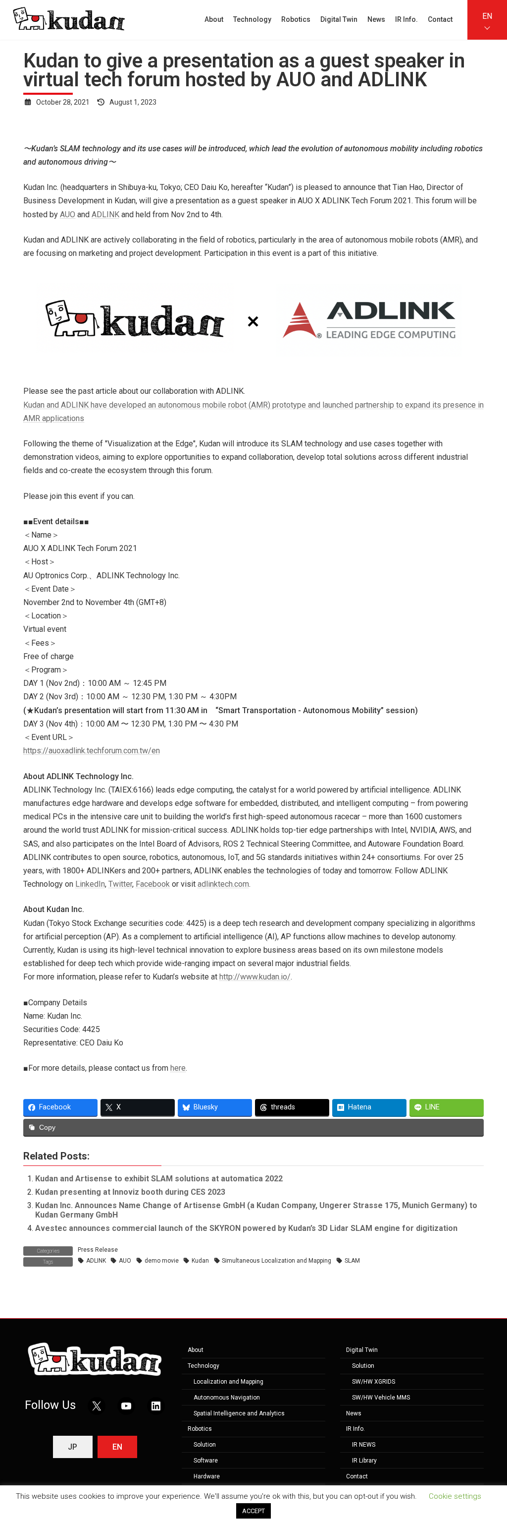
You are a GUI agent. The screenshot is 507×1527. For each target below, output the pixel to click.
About (195, 1350)
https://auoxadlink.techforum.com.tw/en (91, 750)
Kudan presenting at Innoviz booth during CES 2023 (130, 1192)
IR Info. (355, 1429)
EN (487, 16)
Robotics (200, 1429)
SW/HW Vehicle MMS (381, 1397)
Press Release (98, 1249)
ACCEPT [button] (253, 1511)
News (353, 1413)
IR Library (364, 1460)
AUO (67, 214)
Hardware (207, 1476)
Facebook (153, 884)
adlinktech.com (223, 884)
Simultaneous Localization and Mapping (276, 1260)
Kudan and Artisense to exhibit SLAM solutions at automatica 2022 (159, 1178)
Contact (357, 1476)
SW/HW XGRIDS (373, 1381)
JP (72, 1447)
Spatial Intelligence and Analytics (239, 1413)
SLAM (352, 1260)
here (178, 1068)
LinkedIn (90, 884)
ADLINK (105, 214)
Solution (205, 1444)
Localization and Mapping (228, 1381)
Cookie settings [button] (455, 1496)
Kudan (200, 1260)
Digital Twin (362, 1350)
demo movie (162, 1260)
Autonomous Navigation (227, 1397)
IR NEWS (363, 1444)
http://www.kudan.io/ (255, 976)
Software (206, 1460)
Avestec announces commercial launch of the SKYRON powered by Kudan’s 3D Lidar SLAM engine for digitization (246, 1228)
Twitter (120, 884)
